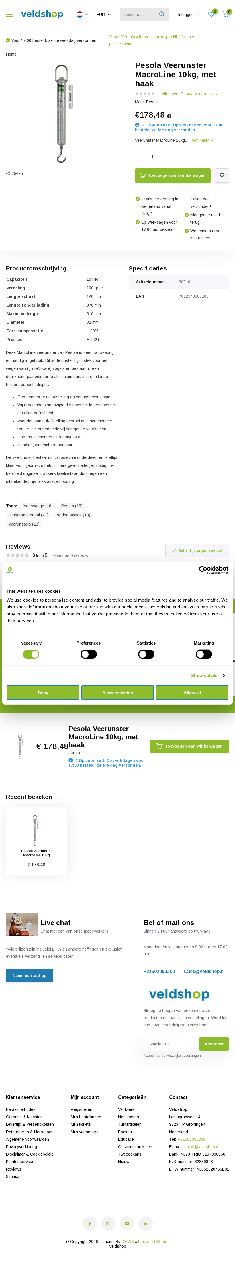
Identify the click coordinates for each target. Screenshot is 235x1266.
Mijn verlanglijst (85, 1132)
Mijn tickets (81, 1124)
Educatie (126, 1139)
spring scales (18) (73, 515)
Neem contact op (29, 975)
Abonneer (214, 1044)
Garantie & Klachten (24, 1117)
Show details (204, 675)
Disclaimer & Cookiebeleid (30, 1154)
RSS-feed (161, 1241)
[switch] (89, 654)
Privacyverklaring (21, 1146)
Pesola (152, 102)
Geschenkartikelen (135, 1146)
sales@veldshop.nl (204, 971)
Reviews (13, 1169)
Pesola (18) (72, 506)
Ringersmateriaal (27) (28, 515)
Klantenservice (19, 1161)
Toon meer (199, 140)
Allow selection (117, 692)
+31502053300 (159, 971)
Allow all (192, 692)
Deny (43, 692)
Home (11, 54)
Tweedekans (130, 1154)
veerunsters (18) (24, 524)
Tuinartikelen (130, 1124)
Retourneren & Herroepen (30, 1132)
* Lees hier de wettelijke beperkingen (172, 1056)
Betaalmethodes (21, 1109)
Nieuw (123, 1161)
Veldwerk (126, 1109)
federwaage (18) (38, 506)
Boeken (125, 1132)
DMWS (128, 1241)
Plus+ (143, 1241)
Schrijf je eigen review (200, 550)
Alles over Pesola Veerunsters (189, 93)
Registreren (81, 1109)
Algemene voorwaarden (27, 1139)
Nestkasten (128, 1117)
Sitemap (13, 1176)
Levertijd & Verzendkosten (30, 1124)
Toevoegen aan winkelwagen (177, 175)
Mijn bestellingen (86, 1117)
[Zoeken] (162, 14)
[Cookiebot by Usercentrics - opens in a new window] (203, 570)
